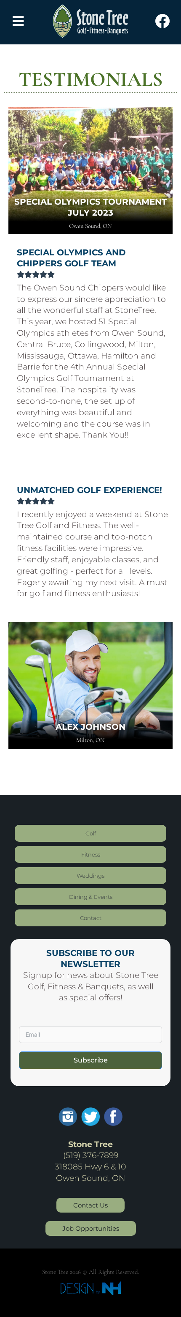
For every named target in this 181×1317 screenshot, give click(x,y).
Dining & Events (90, 896)
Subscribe (91, 1060)
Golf (90, 833)
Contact (90, 918)
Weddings (90, 875)
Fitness (90, 854)
